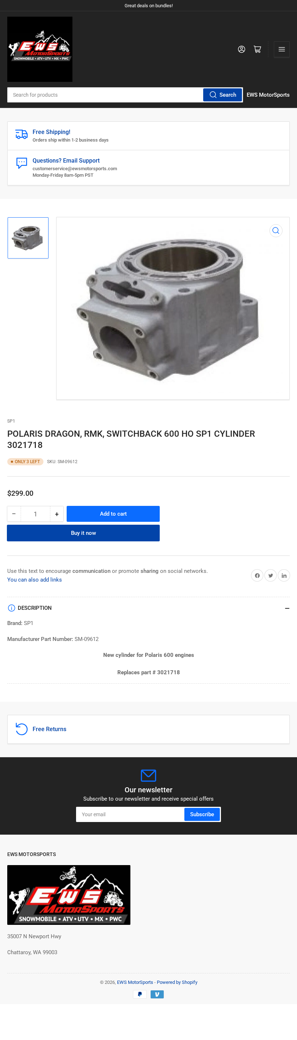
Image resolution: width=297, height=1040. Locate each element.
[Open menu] (282, 49)
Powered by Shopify (177, 982)
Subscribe (202, 814)
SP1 (11, 421)
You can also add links (34, 579)
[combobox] (125, 94)
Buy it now (83, 533)
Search (227, 95)
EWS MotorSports (135, 982)
